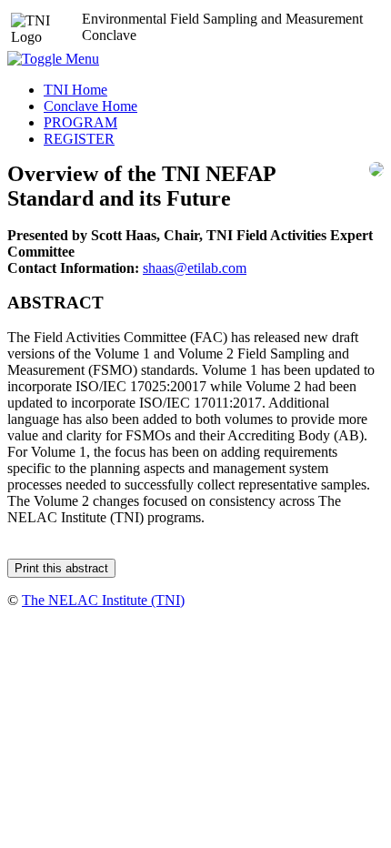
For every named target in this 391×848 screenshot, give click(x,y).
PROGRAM (80, 122)
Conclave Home (90, 106)
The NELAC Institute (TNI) (103, 600)
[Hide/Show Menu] (53, 58)
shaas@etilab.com (194, 268)
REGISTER (79, 138)
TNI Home (75, 89)
